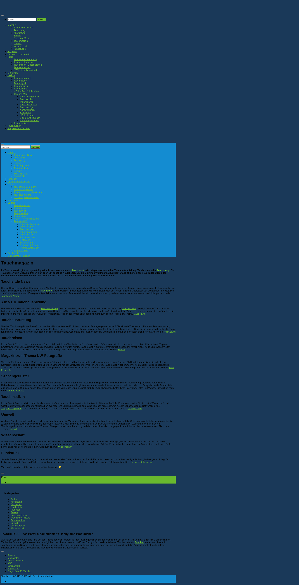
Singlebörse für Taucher (19, 571)
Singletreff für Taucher (18, 128)
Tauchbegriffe (20, 88)
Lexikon (11, 75)
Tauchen (139, 542)
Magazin (11, 25)
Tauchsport (78, 270)
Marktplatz (12, 72)
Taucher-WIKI (21, 94)
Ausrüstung (19, 33)
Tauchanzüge (26, 107)
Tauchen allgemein (23, 62)
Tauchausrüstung (22, 67)
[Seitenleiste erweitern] (2, 473)
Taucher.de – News (23, 27)
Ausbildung (19, 30)
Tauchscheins (129, 308)
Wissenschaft (21, 46)
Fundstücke (20, 48)
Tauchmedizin (21, 40)
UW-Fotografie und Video (26, 70)
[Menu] (2, 15)
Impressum (13, 568)
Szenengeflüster (22, 38)
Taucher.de (46, 290)
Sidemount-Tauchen (30, 117)
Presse (11, 555)
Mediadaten (13, 558)
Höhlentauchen (27, 115)
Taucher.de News (10, 296)
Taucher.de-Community (25, 59)
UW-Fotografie (18, 525)
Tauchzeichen (27, 99)
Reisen (17, 35)
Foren (10, 56)
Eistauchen (25, 112)
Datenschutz (13, 566)
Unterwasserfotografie (18, 54)
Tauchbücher (26, 102)
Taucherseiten (21, 123)
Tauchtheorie (20, 80)
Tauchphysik (20, 83)
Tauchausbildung (49, 308)
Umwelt (17, 43)
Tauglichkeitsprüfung (11, 408)
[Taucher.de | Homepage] (24, 9)
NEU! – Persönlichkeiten (26, 91)
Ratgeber (12, 51)
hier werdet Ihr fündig (141, 462)
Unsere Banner (15, 560)
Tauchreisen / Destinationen (28, 64)
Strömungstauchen (29, 120)
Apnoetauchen (27, 110)
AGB (9, 563)
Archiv (14, 499)
